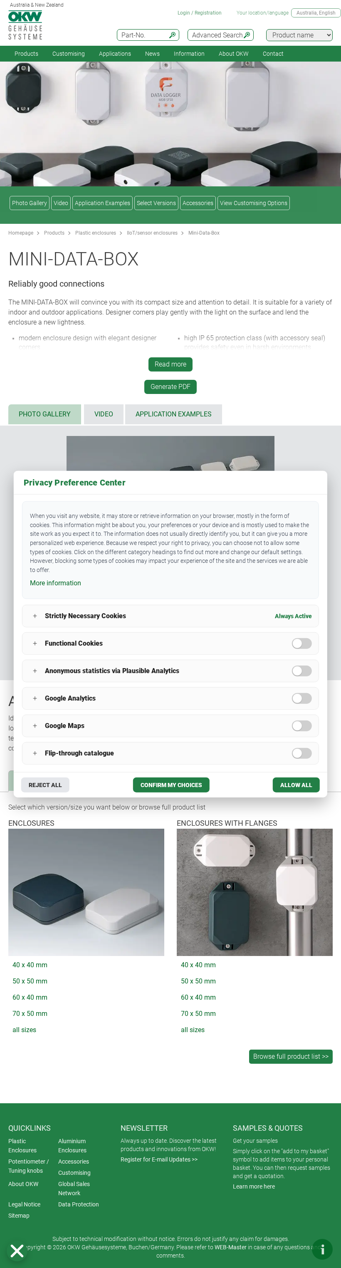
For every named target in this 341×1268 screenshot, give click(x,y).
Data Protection (78, 1204)
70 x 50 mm (29, 1014)
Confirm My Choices (171, 784)
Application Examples (102, 203)
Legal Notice (24, 1204)
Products (26, 53)
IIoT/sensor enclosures (152, 233)
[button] (17, 1251)
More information (55, 583)
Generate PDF (170, 387)
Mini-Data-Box (204, 233)
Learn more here (254, 1186)
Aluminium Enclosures (72, 1146)
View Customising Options (253, 203)
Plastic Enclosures (22, 1146)
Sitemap (19, 1215)
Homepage (20, 233)
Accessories (198, 203)
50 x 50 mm (29, 981)
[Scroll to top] (297, 1249)
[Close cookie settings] (17, 1251)
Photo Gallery (29, 203)
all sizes (24, 1030)
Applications (115, 53)
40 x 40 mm (29, 965)
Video (61, 203)
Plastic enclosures (95, 233)
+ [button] (35, 616)
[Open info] (322, 1249)
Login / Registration (200, 13)
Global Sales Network (74, 1188)
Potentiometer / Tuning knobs (28, 1166)
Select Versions (156, 203)
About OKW (23, 1184)
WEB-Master (231, 1247)
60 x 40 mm (29, 997)
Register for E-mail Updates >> (159, 1159)
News (152, 53)
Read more (170, 364)
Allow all (296, 784)
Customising (68, 53)
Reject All (45, 784)
